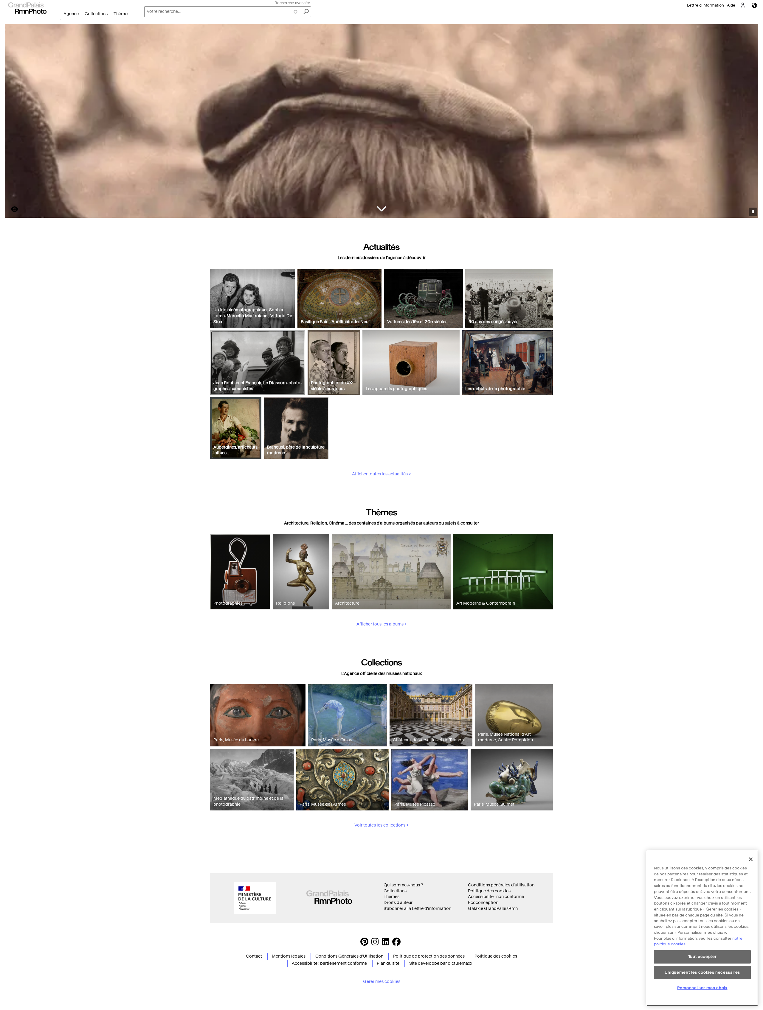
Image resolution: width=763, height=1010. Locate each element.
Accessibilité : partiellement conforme (329, 963)
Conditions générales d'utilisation (501, 885)
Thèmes (121, 14)
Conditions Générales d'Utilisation (349, 956)
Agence (71, 14)
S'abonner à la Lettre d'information (417, 908)
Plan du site (388, 963)
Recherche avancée (292, 3)
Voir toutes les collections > (381, 825)
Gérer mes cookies (381, 981)
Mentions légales (288, 956)
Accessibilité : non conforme (496, 896)
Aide (731, 5)
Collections (96, 14)
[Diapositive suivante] (750, 122)
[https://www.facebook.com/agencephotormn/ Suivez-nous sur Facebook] (396, 943)
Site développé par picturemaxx (440, 963)
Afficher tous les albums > (381, 624)
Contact (254, 956)
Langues (754, 5)
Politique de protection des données (429, 956)
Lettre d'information (705, 5)
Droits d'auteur (398, 902)
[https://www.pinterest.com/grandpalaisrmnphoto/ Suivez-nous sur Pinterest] (364, 943)
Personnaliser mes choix (702, 988)
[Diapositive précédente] (13, 122)
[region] (702, 928)
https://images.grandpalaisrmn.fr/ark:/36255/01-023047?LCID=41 (11, 209)
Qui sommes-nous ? (403, 885)
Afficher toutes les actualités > (381, 474)
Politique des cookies (489, 891)
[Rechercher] (306, 11)
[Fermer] (750, 859)
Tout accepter (702, 957)
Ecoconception (483, 902)
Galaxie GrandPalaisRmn (493, 908)
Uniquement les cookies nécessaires (702, 972)
